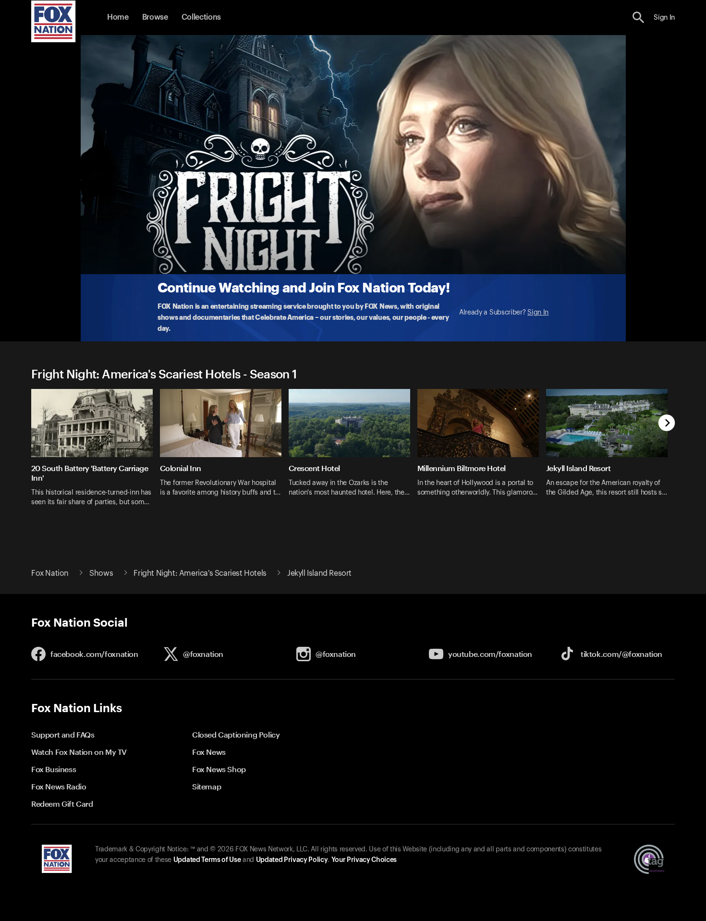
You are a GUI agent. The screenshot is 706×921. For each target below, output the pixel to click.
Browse (155, 17)
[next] (667, 423)
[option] (95, 454)
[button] (638, 17)
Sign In (537, 312)
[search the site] (638, 17)
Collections (201, 17)
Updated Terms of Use (207, 860)
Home (118, 17)
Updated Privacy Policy (292, 860)
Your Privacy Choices (364, 860)
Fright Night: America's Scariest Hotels (200, 573)
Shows (101, 573)
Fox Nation (50, 573)
